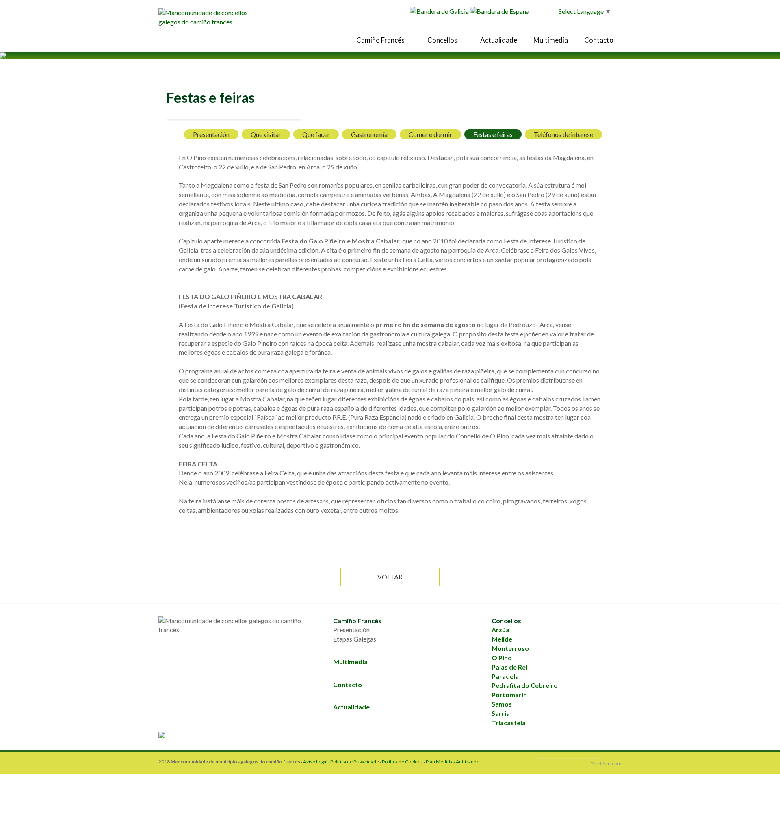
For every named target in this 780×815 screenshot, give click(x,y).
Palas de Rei (509, 667)
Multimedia (550, 40)
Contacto (598, 40)
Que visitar (266, 134)
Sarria (501, 713)
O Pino (502, 657)
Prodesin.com (606, 764)
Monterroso (510, 648)
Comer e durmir (430, 134)
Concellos (443, 40)
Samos (502, 704)
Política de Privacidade (354, 762)
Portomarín (509, 694)
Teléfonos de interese (563, 134)
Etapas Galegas (354, 639)
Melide (502, 639)
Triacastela (509, 722)
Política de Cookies (403, 762)
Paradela (505, 676)
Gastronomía (369, 134)
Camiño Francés (381, 40)
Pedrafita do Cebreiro (525, 685)
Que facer (316, 134)
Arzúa (500, 629)
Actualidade (498, 40)
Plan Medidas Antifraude (452, 762)
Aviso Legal (315, 762)
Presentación (211, 134)
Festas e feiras (493, 134)
